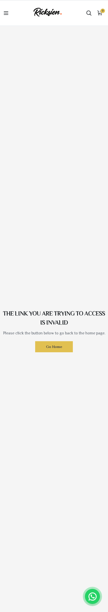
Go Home (54, 346)
